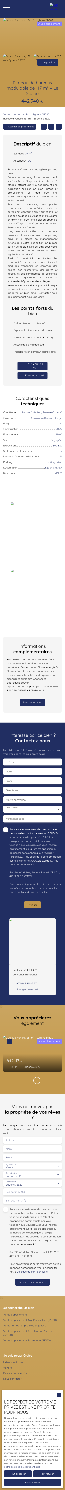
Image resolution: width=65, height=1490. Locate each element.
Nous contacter (12, 1378)
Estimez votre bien (14, 1362)
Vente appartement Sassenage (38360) (27, 1340)
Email (9, 781)
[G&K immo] (56, 9)
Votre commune (16, 799)
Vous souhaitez (12, 808)
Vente (6, 114)
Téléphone (12, 790)
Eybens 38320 (41, 114)
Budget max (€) (15, 1192)
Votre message (15, 818)
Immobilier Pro (21, 114)
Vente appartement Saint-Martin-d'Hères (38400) (27, 1333)
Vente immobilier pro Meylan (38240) (25, 1325)
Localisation (11, 1182)
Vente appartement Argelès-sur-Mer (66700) (30, 1320)
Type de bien (11, 1173)
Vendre (7, 1367)
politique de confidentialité (32, 892)
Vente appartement (15, 1314)
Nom (9, 771)
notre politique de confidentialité (22, 1466)
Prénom (11, 762)
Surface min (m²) (16, 1200)
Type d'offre (11, 1165)
